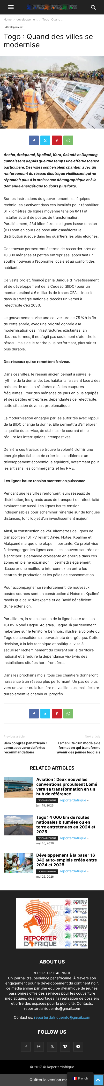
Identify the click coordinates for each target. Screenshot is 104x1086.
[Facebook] (34, 140)
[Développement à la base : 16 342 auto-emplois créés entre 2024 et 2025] (18, 863)
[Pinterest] (57, 140)
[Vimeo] (65, 1046)
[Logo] (52, 947)
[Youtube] (78, 1046)
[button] (11, 7)
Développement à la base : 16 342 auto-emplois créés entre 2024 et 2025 (66, 860)
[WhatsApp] (68, 140)
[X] (45, 140)
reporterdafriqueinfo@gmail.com (62, 1017)
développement (26, 19)
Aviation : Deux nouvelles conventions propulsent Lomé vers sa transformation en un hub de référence (66, 786)
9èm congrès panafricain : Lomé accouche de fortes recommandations (25, 747)
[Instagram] (39, 1046)
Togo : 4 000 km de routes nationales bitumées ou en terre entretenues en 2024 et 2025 (66, 824)
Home (8, 19)
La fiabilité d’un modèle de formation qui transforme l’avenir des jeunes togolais (78, 747)
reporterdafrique (73, 800)
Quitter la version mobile (52, 1079)
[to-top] (98, 1078)
